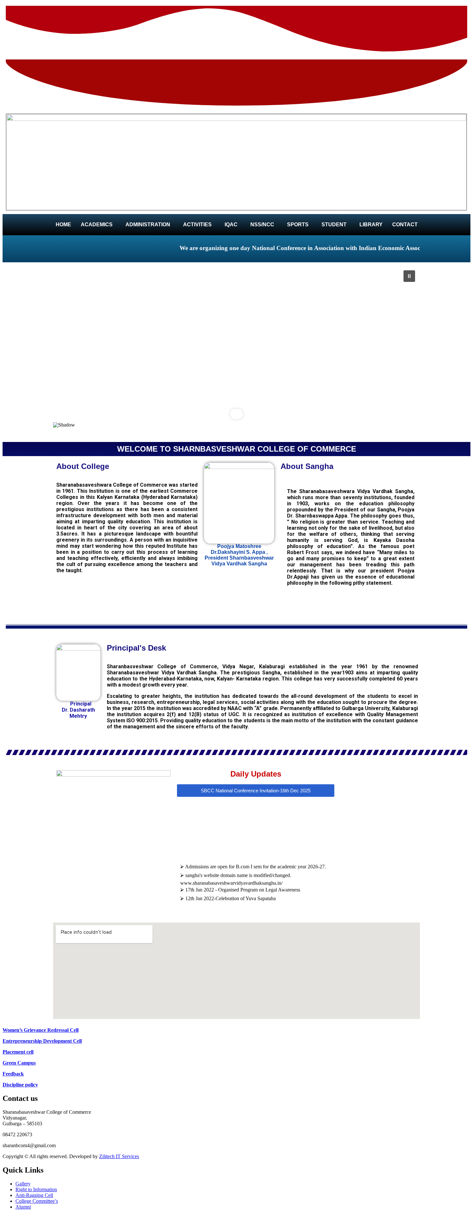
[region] (236, 352)
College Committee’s (36, 1201)
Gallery (23, 1183)
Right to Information (36, 1189)
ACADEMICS (97, 224)
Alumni (23, 1207)
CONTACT (405, 224)
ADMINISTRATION (147, 224)
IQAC (231, 224)
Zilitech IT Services (119, 1156)
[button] (98, 224)
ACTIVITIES (197, 224)
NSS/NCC (262, 224)
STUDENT (334, 224)
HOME (63, 224)
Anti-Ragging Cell (34, 1195)
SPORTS (298, 224)
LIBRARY (371, 224)
